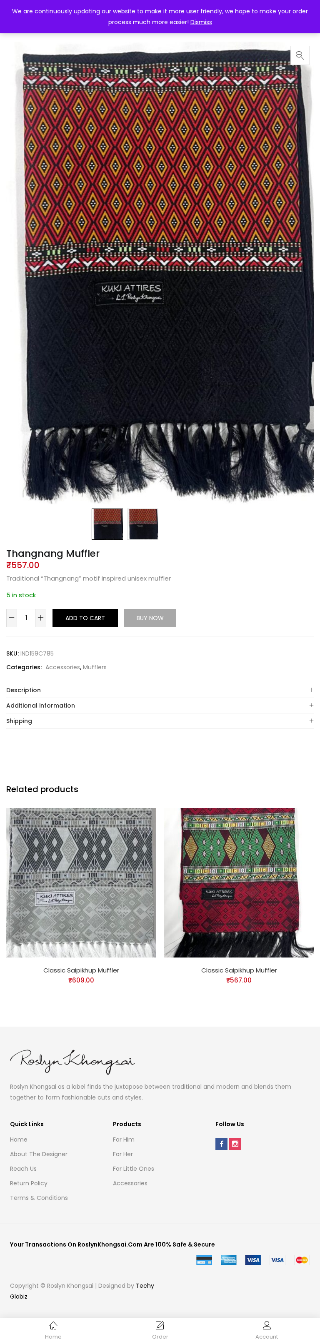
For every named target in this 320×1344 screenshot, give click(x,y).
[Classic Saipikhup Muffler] (81, 882)
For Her (123, 1154)
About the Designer (39, 1154)
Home (19, 1139)
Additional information (40, 705)
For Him (124, 1139)
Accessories (62, 667)
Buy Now (150, 618)
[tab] (160, 690)
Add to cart (85, 618)
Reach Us (23, 1168)
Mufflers (95, 667)
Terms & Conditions (39, 1198)
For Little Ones (133, 1168)
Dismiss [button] (201, 22)
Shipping (19, 721)
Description (23, 690)
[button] (300, 55)
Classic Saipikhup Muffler (81, 970)
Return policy (29, 1183)
